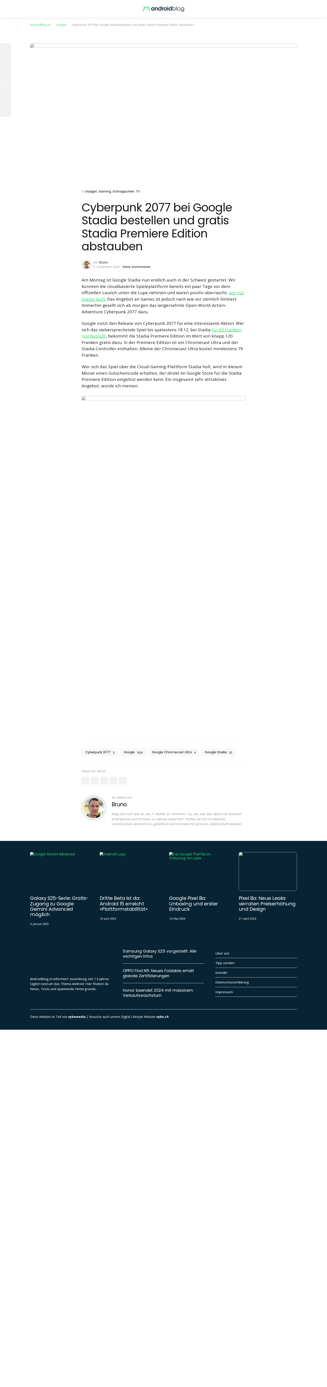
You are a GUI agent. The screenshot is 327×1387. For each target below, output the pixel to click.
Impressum (224, 992)
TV (138, 191)
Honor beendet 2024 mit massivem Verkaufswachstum (158, 993)
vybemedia (77, 1017)
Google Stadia (218, 752)
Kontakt (221, 972)
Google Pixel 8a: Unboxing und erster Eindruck (193, 903)
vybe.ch (162, 1017)
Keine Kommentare (137, 267)
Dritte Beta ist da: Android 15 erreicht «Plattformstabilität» (124, 903)
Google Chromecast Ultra (174, 752)
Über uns (222, 953)
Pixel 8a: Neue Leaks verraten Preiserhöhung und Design (267, 903)
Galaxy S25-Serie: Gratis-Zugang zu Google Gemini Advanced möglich (59, 906)
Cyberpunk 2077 (100, 752)
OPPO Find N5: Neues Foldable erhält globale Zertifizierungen (158, 973)
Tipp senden (224, 963)
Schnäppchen (123, 191)
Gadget (91, 191)
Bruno (103, 262)
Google (133, 752)
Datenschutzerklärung (232, 982)
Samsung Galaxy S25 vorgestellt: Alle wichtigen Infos (159, 954)
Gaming (105, 191)
